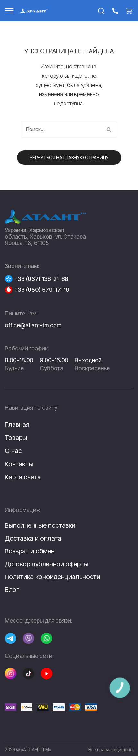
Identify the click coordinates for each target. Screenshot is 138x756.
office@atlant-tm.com (33, 325)
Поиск (109, 129)
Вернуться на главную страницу (69, 157)
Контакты (19, 464)
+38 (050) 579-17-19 (41, 290)
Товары (16, 437)
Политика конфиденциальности (52, 577)
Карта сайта (23, 477)
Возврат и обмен (30, 551)
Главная (17, 424)
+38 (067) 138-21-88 (41, 279)
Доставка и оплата (33, 538)
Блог (12, 589)
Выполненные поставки (40, 525)
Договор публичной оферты (46, 564)
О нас (13, 451)
